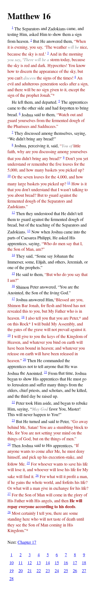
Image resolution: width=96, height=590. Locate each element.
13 (28, 231)
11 (68, 183)
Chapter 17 (27, 542)
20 (24, 359)
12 (13, 212)
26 (37, 475)
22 (13, 402)
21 (45, 372)
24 (9, 444)
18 (23, 317)
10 (9, 176)
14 (13, 255)
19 (9, 335)
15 (13, 273)
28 (9, 512)
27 (9, 494)
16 (13, 286)
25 (28, 463)
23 (13, 420)
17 (13, 298)
